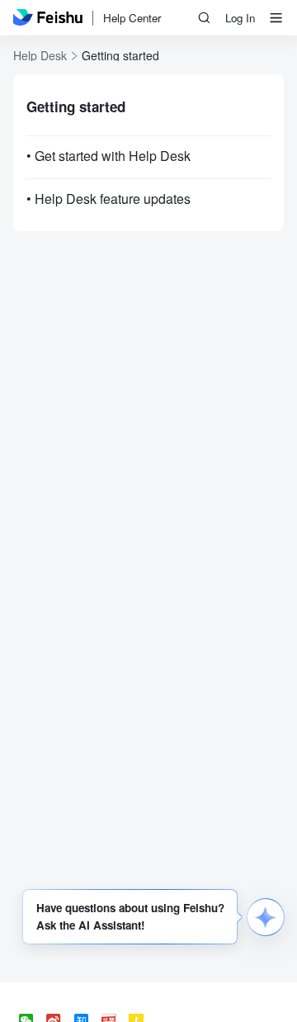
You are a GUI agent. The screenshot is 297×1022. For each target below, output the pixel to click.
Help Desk (40, 55)
